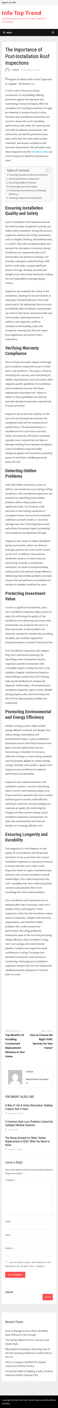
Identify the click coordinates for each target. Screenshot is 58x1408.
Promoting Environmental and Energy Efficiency (27, 192)
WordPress (51, 1400)
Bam (8, 1403)
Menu (9, 32)
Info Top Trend (21, 13)
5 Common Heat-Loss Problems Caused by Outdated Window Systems (29, 1123)
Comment (10, 1180)
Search (9, 1292)
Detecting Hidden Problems (22, 182)
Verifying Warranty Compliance (24, 178)
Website (9, 1248)
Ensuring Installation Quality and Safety (28, 174)
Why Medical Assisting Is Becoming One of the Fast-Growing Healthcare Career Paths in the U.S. (28, 1352)
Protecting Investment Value (23, 186)
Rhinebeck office (39, 151)
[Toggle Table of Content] (47, 170)
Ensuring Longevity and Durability (25, 197)
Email (8, 1235)
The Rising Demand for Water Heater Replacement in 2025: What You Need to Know (27, 1141)
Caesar (16, 70)
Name (8, 1221)
